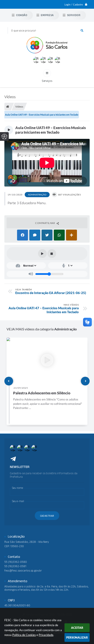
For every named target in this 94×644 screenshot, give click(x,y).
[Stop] (51, 253)
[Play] (42, 253)
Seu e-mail (18, 501)
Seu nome (17, 487)
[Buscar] (82, 30)
